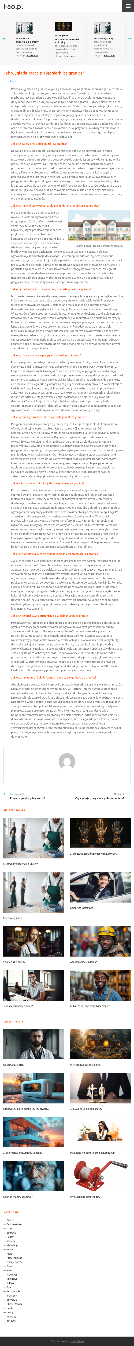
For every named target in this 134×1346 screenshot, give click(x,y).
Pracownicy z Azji (103, 38)
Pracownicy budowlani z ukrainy (20, 863)
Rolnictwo (12, 1278)
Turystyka (12, 1299)
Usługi (10, 1312)
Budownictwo (14, 1224)
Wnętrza (11, 1316)
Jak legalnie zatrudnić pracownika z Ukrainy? (67, 39)
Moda (10, 1249)
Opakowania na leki (13, 1064)
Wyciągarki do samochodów (85, 1196)
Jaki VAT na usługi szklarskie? (86, 1108)
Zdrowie (11, 1320)
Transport (12, 1295)
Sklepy (10, 1283)
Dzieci (10, 1228)
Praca (13, 81)
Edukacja (11, 1232)
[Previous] (4, 38)
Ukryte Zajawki (15, 1304)
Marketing (12, 1245)
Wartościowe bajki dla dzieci (85, 1064)
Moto (9, 1253)
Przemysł (12, 1274)
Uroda (10, 1308)
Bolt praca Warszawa (81, 908)
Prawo (10, 1270)
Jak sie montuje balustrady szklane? (22, 1152)
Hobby (10, 1236)
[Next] (129, 38)
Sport (10, 1287)
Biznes (10, 1220)
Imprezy (11, 1241)
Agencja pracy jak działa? (83, 962)
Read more (32, 55)
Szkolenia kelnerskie (14, 962)
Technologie (13, 1291)
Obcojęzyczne (15, 1262)
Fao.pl (13, 6)
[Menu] (128, 6)
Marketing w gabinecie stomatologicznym (92, 1152)
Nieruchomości (15, 1257)
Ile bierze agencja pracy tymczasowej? (90, 1006)
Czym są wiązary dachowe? (18, 1196)
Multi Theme (77, 1341)
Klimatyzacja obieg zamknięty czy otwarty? (26, 1108)
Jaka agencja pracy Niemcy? (18, 1006)
